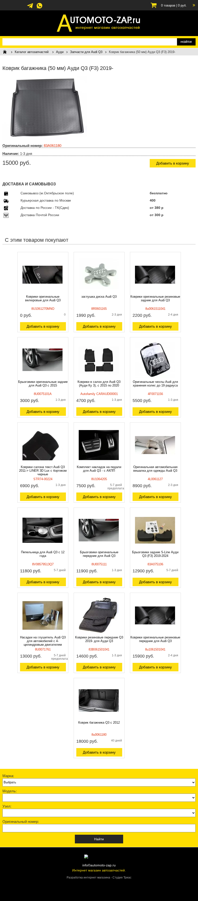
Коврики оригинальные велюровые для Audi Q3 (43, 298)
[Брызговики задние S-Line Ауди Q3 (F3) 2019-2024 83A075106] (155, 549)
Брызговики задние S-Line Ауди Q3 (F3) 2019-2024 (155, 554)
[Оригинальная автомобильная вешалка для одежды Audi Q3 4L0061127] (155, 464)
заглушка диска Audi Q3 (99, 296)
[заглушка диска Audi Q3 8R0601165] (99, 293)
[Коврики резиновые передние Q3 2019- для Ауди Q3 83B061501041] (99, 634)
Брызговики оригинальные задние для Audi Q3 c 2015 (43, 383)
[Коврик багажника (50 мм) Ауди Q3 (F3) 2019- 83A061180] (44, 139)
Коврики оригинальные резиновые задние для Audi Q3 (155, 298)
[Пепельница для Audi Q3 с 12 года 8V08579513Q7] (42, 549)
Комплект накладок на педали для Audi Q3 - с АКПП (99, 468)
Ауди (60, 52)
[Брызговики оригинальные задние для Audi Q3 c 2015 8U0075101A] (42, 379)
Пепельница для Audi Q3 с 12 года (42, 554)
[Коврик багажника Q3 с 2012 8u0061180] (99, 719)
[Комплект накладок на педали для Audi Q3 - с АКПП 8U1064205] (99, 464)
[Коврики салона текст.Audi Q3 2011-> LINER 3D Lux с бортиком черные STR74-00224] (42, 464)
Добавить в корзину (172, 163)
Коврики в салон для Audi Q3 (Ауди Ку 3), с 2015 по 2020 (99, 383)
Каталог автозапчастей (32, 52)
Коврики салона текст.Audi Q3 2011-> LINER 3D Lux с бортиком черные (43, 470)
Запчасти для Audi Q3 (86, 52)
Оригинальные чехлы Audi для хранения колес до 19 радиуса (155, 383)
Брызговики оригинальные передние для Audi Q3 (99, 554)
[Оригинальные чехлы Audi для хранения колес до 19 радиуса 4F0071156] (155, 379)
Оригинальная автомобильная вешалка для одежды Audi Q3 (155, 468)
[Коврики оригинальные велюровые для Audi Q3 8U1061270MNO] (42, 293)
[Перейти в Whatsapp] (39, 8)
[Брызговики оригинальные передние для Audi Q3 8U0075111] (99, 549)
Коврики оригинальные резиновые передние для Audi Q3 (155, 639)
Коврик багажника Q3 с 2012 (99, 722)
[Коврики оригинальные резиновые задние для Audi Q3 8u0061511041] (155, 293)
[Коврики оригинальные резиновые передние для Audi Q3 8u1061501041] (155, 634)
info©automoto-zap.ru (99, 865)
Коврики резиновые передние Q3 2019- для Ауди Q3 (99, 639)
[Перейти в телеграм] (30, 8)
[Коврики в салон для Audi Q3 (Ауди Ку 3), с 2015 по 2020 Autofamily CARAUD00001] (99, 379)
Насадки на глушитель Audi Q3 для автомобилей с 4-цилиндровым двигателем (43, 641)
